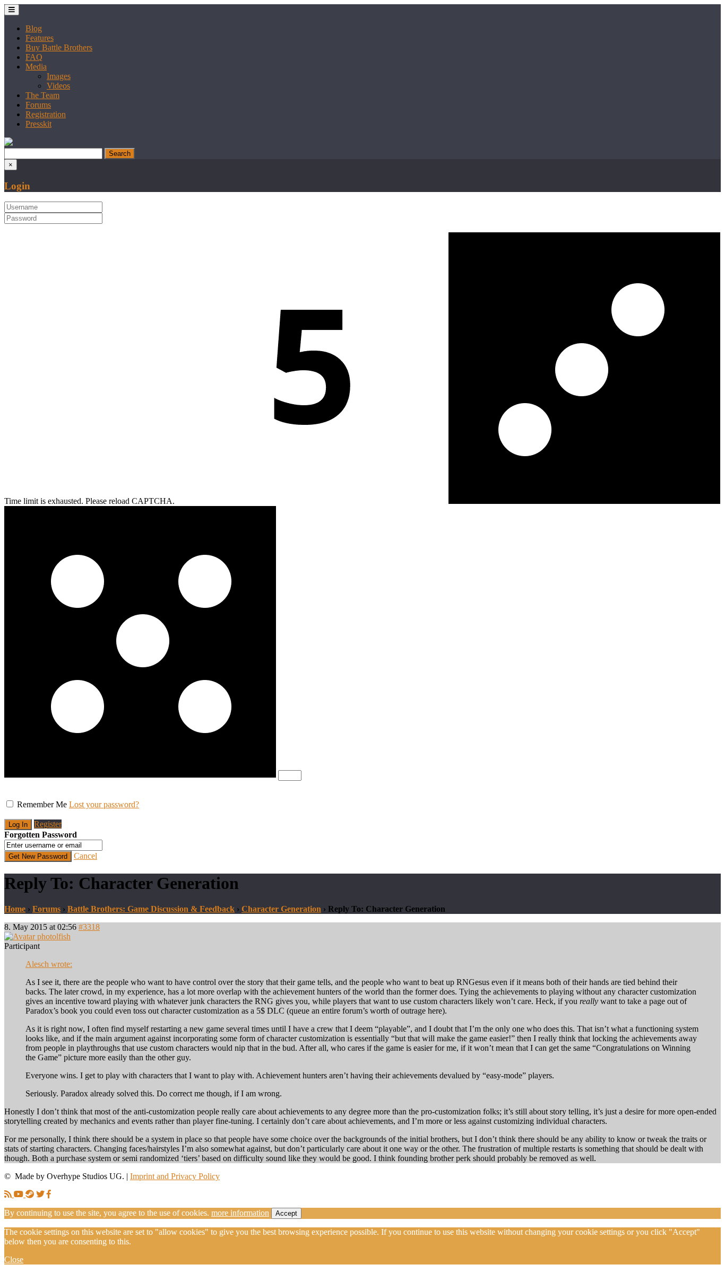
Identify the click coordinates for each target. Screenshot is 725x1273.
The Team (42, 95)
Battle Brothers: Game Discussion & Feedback (151, 908)
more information (240, 1212)
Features (39, 37)
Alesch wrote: (48, 964)
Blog (33, 28)
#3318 (89, 926)
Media (36, 66)
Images (59, 76)
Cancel (85, 855)
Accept (286, 1213)
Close (13, 1259)
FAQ (33, 57)
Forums (38, 104)
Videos (58, 85)
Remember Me (42, 804)
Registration (45, 114)
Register (48, 824)
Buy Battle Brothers (58, 47)
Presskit (38, 123)
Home (14, 908)
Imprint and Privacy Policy (175, 1176)
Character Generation (281, 908)
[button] (8, 142)
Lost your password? (104, 804)
